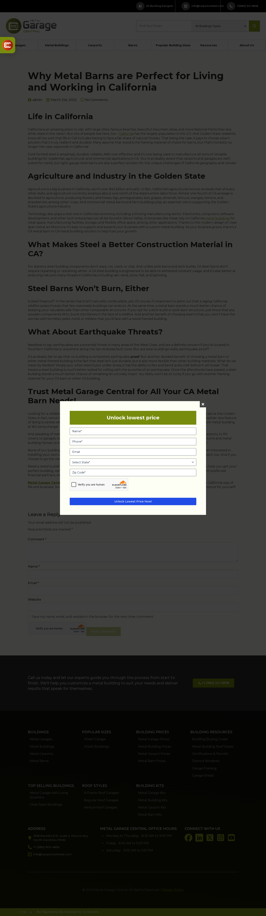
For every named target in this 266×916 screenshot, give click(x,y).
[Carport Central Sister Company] (7, 45)
